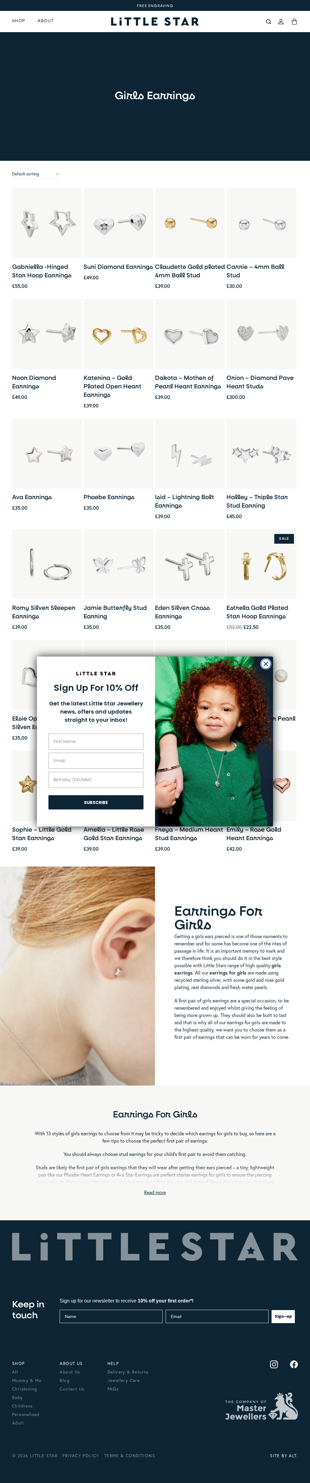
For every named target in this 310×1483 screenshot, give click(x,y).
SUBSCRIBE (96, 802)
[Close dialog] (266, 664)
